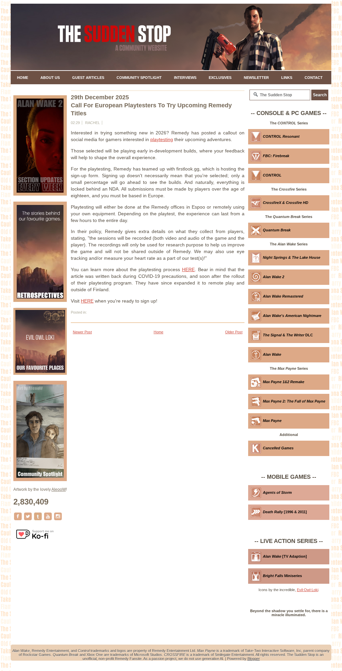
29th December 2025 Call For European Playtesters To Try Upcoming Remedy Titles (151, 105)
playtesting (161, 139)
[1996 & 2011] (285, 512)
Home (22, 78)
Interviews (185, 78)
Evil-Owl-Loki (307, 590)
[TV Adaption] (285, 556)
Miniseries (282, 576)
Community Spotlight (139, 78)
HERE (188, 269)
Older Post (233, 332)
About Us (50, 78)
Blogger (253, 659)
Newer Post (82, 332)
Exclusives (220, 78)
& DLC (288, 335)
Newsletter (256, 78)
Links (286, 78)
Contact (314, 78)
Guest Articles (88, 78)
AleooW (58, 489)
